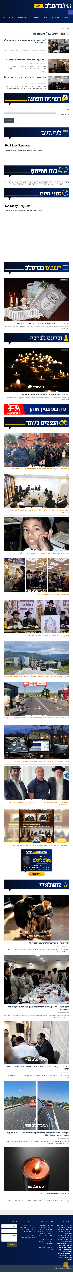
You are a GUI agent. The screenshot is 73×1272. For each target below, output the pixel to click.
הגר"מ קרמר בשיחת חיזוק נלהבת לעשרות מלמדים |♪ (25, 78)
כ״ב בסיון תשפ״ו (37, 45)
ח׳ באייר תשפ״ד (36, 83)
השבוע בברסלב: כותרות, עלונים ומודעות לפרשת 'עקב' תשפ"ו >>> (43, 323)
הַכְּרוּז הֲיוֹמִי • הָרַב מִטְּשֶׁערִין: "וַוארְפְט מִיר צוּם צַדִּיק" (49, 943)
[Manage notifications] (67, 1267)
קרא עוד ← (43, 53)
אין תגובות (27, 63)
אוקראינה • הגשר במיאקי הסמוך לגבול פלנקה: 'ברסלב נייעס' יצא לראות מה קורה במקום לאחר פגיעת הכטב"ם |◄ (38, 1134)
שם (68, 109)
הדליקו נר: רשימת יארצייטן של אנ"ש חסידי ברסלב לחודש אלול (45, 394)
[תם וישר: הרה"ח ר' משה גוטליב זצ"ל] (36, 1169)
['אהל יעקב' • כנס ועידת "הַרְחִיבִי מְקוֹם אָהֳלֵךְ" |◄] (58, 66)
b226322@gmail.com (28, 1237)
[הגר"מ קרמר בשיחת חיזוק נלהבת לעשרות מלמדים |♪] (58, 83)
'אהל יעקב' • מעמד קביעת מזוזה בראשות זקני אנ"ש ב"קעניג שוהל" (25, 41)
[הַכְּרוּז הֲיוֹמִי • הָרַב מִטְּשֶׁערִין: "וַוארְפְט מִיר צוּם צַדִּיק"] (36, 917)
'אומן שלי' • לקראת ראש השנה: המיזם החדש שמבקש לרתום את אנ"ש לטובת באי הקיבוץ (37, 1067)
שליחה (9, 120)
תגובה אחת (27, 45)
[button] (70, 12)
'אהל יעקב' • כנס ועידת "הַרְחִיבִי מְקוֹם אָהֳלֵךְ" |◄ (25, 59)
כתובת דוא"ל (65, 114)
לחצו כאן (66, 1247)
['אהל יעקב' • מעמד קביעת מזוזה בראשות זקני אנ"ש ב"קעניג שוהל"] (58, 46)
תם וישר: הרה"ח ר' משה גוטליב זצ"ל (54, 1193)
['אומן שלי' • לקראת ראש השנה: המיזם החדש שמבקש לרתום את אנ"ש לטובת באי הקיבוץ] (36, 1042)
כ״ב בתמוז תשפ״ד (36, 63)
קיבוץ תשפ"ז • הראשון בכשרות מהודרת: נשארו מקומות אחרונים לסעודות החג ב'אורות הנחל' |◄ (38, 1008)
